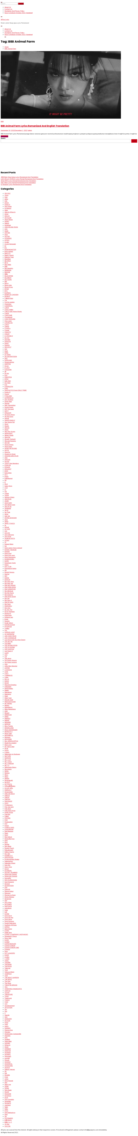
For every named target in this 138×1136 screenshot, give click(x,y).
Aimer (6, 214)
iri (5, 482)
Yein (6, 1082)
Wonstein (8, 1056)
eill (5, 371)
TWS (6, 1002)
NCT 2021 (8, 762)
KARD (7, 561)
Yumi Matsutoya (10, 1112)
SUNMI (7, 942)
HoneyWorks (9, 445)
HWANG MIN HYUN (11, 456)
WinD (6, 1047)
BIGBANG (8, 270)
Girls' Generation (10, 405)
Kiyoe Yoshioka (10, 612)
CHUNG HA (9, 323)
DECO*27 (8, 347)
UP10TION (8, 1007)
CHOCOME (8, 315)
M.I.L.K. (7, 679)
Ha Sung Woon (10, 415)
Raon (6, 833)
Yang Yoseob (9, 1081)
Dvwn (7, 366)
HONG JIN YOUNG (11, 448)
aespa (7, 203)
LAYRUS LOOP (10, 632)
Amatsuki (8, 225)
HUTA (7, 450)
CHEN (7, 308)
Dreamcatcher (9, 362)
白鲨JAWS (8, 1120)
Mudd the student (10, 743)
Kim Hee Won (9, 581)
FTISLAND (8, 396)
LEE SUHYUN (9, 649)
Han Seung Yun (10, 422)
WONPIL (8, 1054)
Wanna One (9, 1030)
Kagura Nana (9, 544)
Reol (6, 842)
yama (6, 1079)
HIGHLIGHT (9, 433)
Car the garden (10, 302)
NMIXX (7, 778)
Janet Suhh (8, 503)
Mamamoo (8, 692)
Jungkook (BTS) (10, 538)
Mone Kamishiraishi (11, 730)
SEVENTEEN (9, 886)
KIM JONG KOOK (10, 587)
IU (5, 490)
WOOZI (7, 1067)
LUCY (6, 673)
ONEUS (7, 796)
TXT (6, 1004)
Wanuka (7, 1032)
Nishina (7, 773)
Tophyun (7, 991)
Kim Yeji (7, 598)
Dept (6, 351)
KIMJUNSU (8, 606)
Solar (6, 910)
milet (6, 711)
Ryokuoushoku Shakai (12, 859)
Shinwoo (7, 893)
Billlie (6, 274)
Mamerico (8, 694)
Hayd (6, 424)
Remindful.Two (9, 839)
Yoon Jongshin (9, 1099)
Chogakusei (8, 317)
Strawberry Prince (11, 936)
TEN (6, 976)
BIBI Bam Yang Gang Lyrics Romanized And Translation (19, 177)
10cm (6, 195)
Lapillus (7, 628)
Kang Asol (8, 553)
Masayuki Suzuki (10, 702)
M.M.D (7, 681)
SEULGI (7, 884)
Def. (6, 349)
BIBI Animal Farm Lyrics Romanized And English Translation (35, 125)
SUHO (7, 940)
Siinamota (8, 899)
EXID (6, 388)
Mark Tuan (8, 698)
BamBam (8, 259)
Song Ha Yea (9, 917)
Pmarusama (8, 822)
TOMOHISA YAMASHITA (13, 989)
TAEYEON (8, 966)
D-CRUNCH (9, 336)
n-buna (7, 752)
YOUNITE (8, 1103)
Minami (7, 713)
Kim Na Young (9, 593)
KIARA (7, 578)
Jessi (6, 520)
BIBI (2, 121)
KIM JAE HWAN (10, 585)
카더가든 (8, 1126)
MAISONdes (9, 688)
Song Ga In (8, 916)
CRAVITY (8, 332)
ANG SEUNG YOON (11, 227)
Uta (6, 1011)
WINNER (8, 1049)
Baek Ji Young (9, 255)
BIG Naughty (9, 268)
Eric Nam (8, 383)
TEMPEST (8, 974)
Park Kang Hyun (10, 811)
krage (6, 619)
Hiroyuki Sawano (10, 441)
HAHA (7, 418)
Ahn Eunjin (8, 206)
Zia (6, 1116)
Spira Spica (8, 929)
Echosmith (8, 370)
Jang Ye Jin (8, 506)
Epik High (8, 381)
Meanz (7, 705)
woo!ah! (7, 1058)
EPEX (6, 379)
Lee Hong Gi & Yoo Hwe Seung (15, 640)
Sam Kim (7, 865)
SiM (6, 901)
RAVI (6, 835)
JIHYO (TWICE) (10, 523)
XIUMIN (7, 1075)
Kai (6, 546)
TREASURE (9, 994)
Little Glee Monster (11, 666)
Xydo (6, 1077)
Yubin (6, 1107)
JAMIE (7, 501)
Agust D (7, 204)
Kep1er (7, 574)
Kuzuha (7, 621)
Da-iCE (7, 338)
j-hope (7, 493)
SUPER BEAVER (10, 944)
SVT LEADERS (10, 953)
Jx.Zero (7, 540)
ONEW (7, 797)
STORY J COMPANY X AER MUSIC (16, 934)
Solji (6, 912)
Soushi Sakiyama (10, 923)
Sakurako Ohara (10, 863)
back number (9, 251)
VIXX (6, 1024)
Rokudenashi (9, 850)
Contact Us (8, 9)
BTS (6, 291)
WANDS (7, 1028)
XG (5, 1071)
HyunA (7, 461)
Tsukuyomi (8, 998)
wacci (6, 1026)
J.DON (7, 495)
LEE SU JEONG (10, 647)
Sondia (7, 914)
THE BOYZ (8, 979)
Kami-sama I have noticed (13, 548)
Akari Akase (9, 219)
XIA (6, 1073)
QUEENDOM (9, 829)
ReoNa (7, 844)
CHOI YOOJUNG (10, 319)
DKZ (6, 358)
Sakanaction (9, 861)
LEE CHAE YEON (10, 636)
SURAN (7, 949)
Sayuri (7, 869)
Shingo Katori (9, 891)
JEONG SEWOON (11, 518)
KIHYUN (7, 580)
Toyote (7, 992)
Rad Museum (9, 831)
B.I (5, 246)
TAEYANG (8, 964)
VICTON (7, 1021)
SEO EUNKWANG (11, 880)
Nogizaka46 (9, 780)
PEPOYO (7, 818)
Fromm (7, 394)
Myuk (6, 748)
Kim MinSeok (9, 591)
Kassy (7, 565)
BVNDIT (7, 296)
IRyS (6, 484)
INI (5, 480)
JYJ (5, 542)
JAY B (6, 510)
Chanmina (8, 304)
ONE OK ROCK (10, 794)
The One (7, 981)
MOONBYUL (9, 735)
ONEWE (7, 799)
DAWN (7, 345)
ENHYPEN (8, 377)
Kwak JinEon (9, 623)
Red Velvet (8, 837)
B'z (6, 248)
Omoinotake (9, 792)
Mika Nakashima (10, 709)
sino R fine (8, 902)
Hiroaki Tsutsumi (10, 439)
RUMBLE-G (8, 856)
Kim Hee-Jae (9, 583)
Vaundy (7, 1015)
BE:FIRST (8, 261)
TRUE (7, 996)
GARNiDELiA (9, 398)
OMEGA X (8, 790)
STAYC (7, 931)
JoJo (6, 531)
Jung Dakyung (9, 535)
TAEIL (7, 961)
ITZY (6, 488)
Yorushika (8, 1101)
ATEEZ (7, 240)
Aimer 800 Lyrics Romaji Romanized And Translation (18, 181)
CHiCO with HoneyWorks (13, 311)
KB (5, 570)
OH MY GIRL (9, 788)
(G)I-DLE (7, 193)
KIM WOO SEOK (10, 596)
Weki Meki (8, 1041)
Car (6, 300)
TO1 (6, 987)
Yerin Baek (8, 1090)
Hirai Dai (7, 437)
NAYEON (8, 758)
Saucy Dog (8, 867)
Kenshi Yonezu (9, 572)
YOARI (7, 1092)
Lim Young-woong (11, 662)
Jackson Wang (9, 497)
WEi (6, 1037)
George (7, 403)
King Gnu (7, 608)
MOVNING (8, 739)
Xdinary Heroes (10, 1069)
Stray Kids (8, 938)
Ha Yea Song (9, 416)
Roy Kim (7, 854)
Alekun (7, 223)
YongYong (8, 1096)
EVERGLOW (9, 386)
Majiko (7, 690)
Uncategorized (9, 1006)
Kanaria (7, 551)
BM (6, 281)
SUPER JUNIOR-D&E (12, 947)
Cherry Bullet (9, 310)
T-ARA (7, 959)
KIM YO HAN (9, 602)
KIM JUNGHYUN (10, 589)
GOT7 (7, 411)
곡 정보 (7, 1124)
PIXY (6, 820)
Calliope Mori (9, 298)
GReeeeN (8, 413)
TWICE (7, 1000)
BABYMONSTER (10, 249)
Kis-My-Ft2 (8, 610)
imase (6, 476)
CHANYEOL (9, 306)
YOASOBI (8, 1094)
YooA (6, 1097)
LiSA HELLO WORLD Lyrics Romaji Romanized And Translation (22, 179)
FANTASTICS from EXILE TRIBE (16, 390)
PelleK (7, 816)
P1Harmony (9, 805)
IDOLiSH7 (8, 469)
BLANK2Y (8, 278)
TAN (6, 970)
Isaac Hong (8, 486)
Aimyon (7, 216)
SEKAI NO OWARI (11, 876)
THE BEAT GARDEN (12, 977)
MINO (6, 717)
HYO (6, 458)
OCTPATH (8, 784)
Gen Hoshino (9, 400)
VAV (6, 1017)
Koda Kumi (8, 615)
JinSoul (7, 527)
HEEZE (7, 428)
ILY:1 (6, 475)
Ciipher (7, 326)
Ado (6, 201)
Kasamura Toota (10, 563)
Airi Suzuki (8, 218)
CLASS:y (8, 328)
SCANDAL (8, 871)
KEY (6, 576)
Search (3, 138)
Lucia (6, 672)
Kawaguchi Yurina (10, 568)
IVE (6, 491)
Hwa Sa (7, 452)
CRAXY (7, 334)
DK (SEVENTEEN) (11, 356)
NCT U (7, 765)
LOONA (7, 668)
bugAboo (8, 293)
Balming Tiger (9, 257)
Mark (6, 696)
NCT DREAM (9, 763)
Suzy (6, 951)
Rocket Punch (9, 848)
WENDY (7, 1043)
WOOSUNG (9, 1066)
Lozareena (8, 670)
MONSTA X (8, 732)
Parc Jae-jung (9, 807)
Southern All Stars (11, 925)
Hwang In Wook (10, 454)
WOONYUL (8, 1064)
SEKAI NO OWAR (11, 874)
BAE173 (7, 253)
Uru (6, 1009)
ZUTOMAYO (9, 1118)
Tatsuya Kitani (9, 972)
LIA (6, 657)
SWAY (7, 955)
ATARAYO (8, 238)
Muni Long (8, 745)
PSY (6, 824)
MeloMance (8, 707)
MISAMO (8, 722)
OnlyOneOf (8, 801)
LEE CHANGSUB (10, 638)
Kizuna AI (8, 613)
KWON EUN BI (10, 625)
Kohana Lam (9, 617)
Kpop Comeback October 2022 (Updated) (19, 13)
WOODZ (8, 1062)
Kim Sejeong (9, 595)
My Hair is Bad (9, 747)
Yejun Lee (8, 1084)
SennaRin (8, 878)
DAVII (6, 343)
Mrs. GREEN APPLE (11, 741)
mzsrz (7, 750)
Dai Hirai (7, 340)
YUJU (6, 1111)
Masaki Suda (9, 700)
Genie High (8, 401)
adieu (6, 199)
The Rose (8, 983)
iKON (6, 471)
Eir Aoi (7, 373)
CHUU (7, 325)
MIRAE (7, 720)
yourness (8, 1105)
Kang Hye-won (10, 555)
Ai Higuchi (8, 208)
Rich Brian (8, 846)
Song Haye (8, 919)
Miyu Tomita (9, 726)
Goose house (9, 407)
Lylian (6, 677)
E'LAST (7, 368)
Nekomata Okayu (10, 767)
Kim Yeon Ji (8, 600)
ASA (6, 234)
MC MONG (8, 703)
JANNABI (8, 508)
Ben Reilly (8, 265)
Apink (6, 231)
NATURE (8, 756)
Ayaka (7, 242)
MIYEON (7, 724)
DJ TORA (8, 355)
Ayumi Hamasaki (10, 244)
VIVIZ (6, 1022)
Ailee (6, 210)
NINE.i (7, 771)
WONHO (8, 1052)
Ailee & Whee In (10, 212)
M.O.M (7, 683)
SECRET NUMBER (11, 872)
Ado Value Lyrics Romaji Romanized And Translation (18, 183)
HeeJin (7, 426)
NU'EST (7, 782)
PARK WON (9, 812)
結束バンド (8, 1122)
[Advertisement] (57, 156)
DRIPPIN (8, 364)
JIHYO (6, 521)
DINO (6, 353)
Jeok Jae (7, 516)
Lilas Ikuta (8, 658)
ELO (6, 375)
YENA (7, 1086)
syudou (7, 957)
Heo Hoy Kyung (10, 431)
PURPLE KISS (9, 827)
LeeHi (6, 653)
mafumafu (8, 687)
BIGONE (7, 272)
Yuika (6, 1109)
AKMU (7, 221)
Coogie (7, 330)
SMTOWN (8, 906)
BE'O (6, 263)
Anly (6, 229)
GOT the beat (9, 409)
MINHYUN (8, 715)
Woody (7, 1060)
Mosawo (7, 737)
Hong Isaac (8, 446)
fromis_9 (7, 392)
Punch (7, 826)
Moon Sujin (8, 733)
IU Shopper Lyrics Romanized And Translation (16, 184)
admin (30, 130)
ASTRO (7, 236)
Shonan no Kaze (10, 895)
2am (6, 197)
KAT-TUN (8, 566)
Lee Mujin (8, 643)
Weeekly (8, 1036)
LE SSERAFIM (9, 634)
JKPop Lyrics (5, 19)
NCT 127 (8, 760)
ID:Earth (7, 467)
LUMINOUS (8, 675)
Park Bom (8, 809)
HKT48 (7, 443)
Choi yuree (8, 321)
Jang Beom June (10, 505)
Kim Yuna (8, 604)
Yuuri (6, 1114)
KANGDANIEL (9, 559)
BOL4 (6, 283)
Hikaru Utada (9, 435)
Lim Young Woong (11, 660)
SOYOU (7, 927)
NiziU (6, 777)
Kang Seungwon (10, 557)
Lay (6, 630)
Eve (6, 385)
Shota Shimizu (9, 897)
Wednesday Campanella (13, 1034)
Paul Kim (7, 814)
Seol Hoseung (9, 882)
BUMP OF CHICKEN (11, 295)
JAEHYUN (8, 499)
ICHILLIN (8, 465)
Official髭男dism (10, 786)
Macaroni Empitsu (10, 685)
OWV (6, 803)
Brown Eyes (9, 287)
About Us (8, 7)
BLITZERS (8, 280)
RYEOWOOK (9, 857)
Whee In (7, 1045)
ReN (6, 841)
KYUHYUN (8, 627)
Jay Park (7, 512)
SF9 (6, 887)
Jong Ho (7, 533)
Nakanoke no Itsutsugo (12, 754)
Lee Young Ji (9, 651)
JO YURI (7, 529)
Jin (5, 525)
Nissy (6, 775)
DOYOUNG (8, 360)
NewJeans (8, 769)
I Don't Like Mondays (12, 463)
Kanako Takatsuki (10, 550)
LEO (6, 655)
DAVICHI (8, 341)
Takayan (7, 968)
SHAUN (7, 889)
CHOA (7, 313)
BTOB (7, 289)
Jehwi (6, 514)
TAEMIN (7, 962)
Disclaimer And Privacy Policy (14, 11)
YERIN (7, 1088)
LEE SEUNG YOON (11, 645)
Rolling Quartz (9, 852)
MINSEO (7, 718)
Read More (4, 136)
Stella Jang (8, 932)
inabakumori (8, 478)
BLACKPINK (9, 276)
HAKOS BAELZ (10, 420)
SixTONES (8, 904)
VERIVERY (8, 1019)
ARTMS (7, 233)
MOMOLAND (9, 728)
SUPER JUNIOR (10, 946)
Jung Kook (8, 536)
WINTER (8, 1051)
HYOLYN (7, 460)
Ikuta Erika (8, 473)
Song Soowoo (9, 921)
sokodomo (8, 908)
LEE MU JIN (8, 642)
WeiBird (7, 1039)
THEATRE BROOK (11, 985)
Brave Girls (8, 285)
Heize (6, 430)
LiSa (6, 664)
